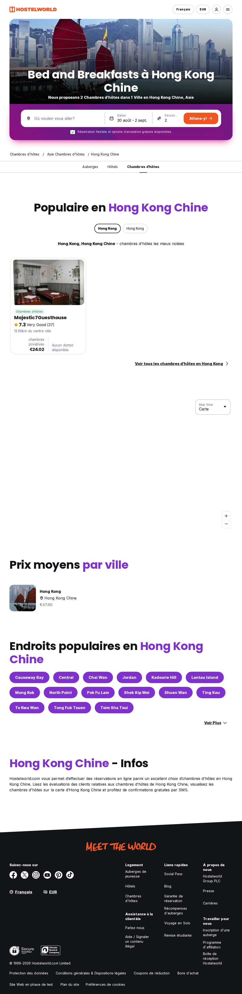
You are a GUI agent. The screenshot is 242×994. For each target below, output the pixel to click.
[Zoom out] (226, 524)
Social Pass (173, 874)
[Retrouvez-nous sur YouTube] (47, 875)
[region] (121, 464)
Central (66, 677)
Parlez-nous (134, 928)
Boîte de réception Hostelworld (212, 958)
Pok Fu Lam (98, 692)
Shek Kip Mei (136, 692)
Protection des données (28, 973)
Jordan (129, 677)
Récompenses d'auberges (175, 910)
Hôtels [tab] (113, 167)
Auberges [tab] (90, 167)
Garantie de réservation (173, 898)
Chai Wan (98, 677)
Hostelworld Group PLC (212, 878)
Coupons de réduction (152, 973)
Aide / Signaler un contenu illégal (137, 941)
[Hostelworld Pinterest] (58, 875)
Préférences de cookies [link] (105, 984)
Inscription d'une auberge (216, 932)
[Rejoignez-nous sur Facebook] (13, 875)
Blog (167, 886)
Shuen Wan (175, 692)
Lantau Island (204, 677)
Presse (208, 891)
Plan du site (69, 984)
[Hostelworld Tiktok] (70, 875)
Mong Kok (24, 692)
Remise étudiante (178, 935)
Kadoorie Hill (163, 677)
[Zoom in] (226, 516)
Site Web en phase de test (31, 984)
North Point (60, 692)
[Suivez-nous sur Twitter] (24, 875)
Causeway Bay (29, 677)
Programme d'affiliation (212, 944)
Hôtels (130, 886)
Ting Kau (211, 692)
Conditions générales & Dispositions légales (91, 973)
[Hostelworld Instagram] (36, 875)
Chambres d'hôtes (29, 311)
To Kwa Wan (27, 707)
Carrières (210, 903)
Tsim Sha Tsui (114, 707)
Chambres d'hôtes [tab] (143, 167)
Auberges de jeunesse (135, 873)
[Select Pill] (216, 9)
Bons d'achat (188, 973)
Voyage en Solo (177, 923)
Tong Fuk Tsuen (69, 707)
